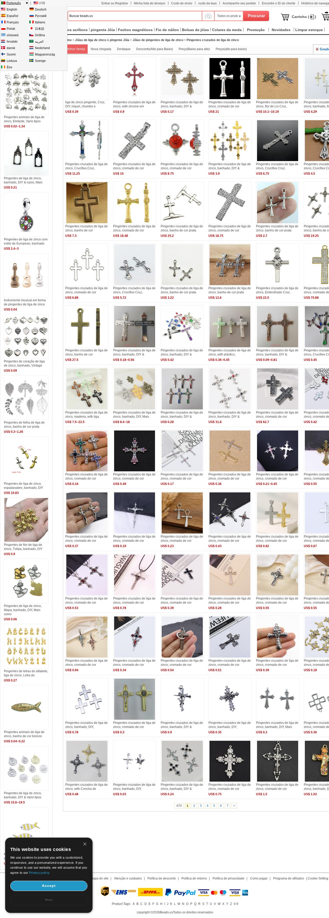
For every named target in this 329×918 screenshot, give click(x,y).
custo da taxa (207, 3)
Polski (11, 29)
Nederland (42, 48)
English (12, 9)
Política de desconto (162, 878)
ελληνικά (13, 35)
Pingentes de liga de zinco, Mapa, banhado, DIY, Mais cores (23, 610)
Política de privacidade (228, 878)
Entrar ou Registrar (115, 3)
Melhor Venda (75, 49)
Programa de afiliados (288, 878)
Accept (49, 886)
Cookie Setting (318, 878)
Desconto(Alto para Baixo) (154, 49)
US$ (42, 3)
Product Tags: (121, 904)
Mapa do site (99, 878)
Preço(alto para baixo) (231, 49)
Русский (41, 16)
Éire (9, 67)
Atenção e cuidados (128, 878)
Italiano (40, 22)
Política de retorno (194, 878)
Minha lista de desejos (149, 3)
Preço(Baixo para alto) (194, 49)
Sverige (40, 61)
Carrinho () (304, 17)
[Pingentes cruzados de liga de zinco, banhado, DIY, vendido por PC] (230, 720)
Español (12, 16)
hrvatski (12, 41)
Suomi (11, 54)
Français (13, 22)
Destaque (124, 49)
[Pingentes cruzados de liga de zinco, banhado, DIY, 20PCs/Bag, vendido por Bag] (86, 720)
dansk (11, 48)
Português (13, 3)
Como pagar (259, 878)
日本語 (39, 29)
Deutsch (41, 9)
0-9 (236, 904)
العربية (39, 41)
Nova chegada (101, 49)
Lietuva (12, 61)
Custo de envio (181, 3)
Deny (49, 899)
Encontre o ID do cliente (278, 3)
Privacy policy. (39, 873)
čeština (40, 35)
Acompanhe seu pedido (239, 3)
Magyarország (45, 54)
